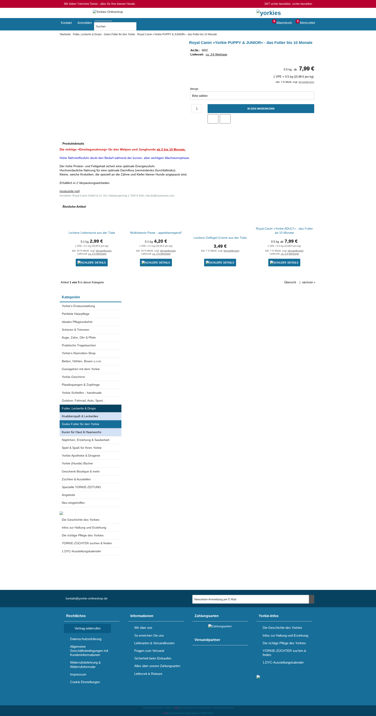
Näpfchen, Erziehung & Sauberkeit (85, 440)
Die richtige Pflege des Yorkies (83, 535)
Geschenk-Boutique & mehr (81, 471)
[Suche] (113, 20)
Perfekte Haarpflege (75, 313)
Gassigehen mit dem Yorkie (81, 369)
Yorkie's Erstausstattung (78, 306)
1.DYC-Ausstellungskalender (81, 551)
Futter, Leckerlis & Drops (79, 408)
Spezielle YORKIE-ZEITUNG (81, 487)
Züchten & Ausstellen (76, 479)
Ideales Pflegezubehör (77, 322)
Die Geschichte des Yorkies (80, 519)
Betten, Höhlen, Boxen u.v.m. (82, 361)
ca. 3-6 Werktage (216, 54)
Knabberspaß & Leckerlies (80, 416)
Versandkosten (306, 82)
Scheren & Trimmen (75, 329)
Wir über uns (143, 627)
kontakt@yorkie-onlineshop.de (86, 598)
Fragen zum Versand (149, 651)
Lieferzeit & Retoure (148, 674)
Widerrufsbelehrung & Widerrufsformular (85, 664)
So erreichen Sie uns (149, 635)
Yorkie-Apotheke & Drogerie (81, 455)
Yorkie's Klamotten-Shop (79, 353)
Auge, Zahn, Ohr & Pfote (79, 337)
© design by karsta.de (223, 707)
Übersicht (290, 282)
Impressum (78, 674)
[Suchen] (142, 26)
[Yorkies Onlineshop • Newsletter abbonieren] (311, 599)
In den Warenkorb (261, 108)
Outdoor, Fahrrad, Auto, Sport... (83, 400)
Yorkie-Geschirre (73, 377)
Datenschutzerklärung (85, 639)
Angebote (68, 495)
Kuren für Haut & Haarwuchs (81, 432)
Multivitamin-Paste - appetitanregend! (156, 232)
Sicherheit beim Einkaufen (152, 658)
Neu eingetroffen (73, 502)
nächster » (308, 282)
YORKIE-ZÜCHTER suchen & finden (87, 543)
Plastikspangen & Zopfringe (81, 384)
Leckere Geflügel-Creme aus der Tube (220, 237)
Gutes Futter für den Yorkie (80, 424)
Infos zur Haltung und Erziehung (84, 527)
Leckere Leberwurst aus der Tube (92, 232)
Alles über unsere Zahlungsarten (157, 666)
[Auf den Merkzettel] (213, 118)
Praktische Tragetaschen (79, 345)
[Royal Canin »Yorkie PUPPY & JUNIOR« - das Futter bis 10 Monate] (117, 45)
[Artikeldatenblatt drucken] (225, 118)
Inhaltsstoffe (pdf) (70, 191)
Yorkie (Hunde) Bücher (77, 463)
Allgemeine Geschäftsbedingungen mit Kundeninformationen (89, 651)
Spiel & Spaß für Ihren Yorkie (82, 447)
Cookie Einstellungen (85, 682)
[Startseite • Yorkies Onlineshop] (108, 12)
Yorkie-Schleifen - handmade (82, 392)
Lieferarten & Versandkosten (154, 643)
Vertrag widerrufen (88, 628)
